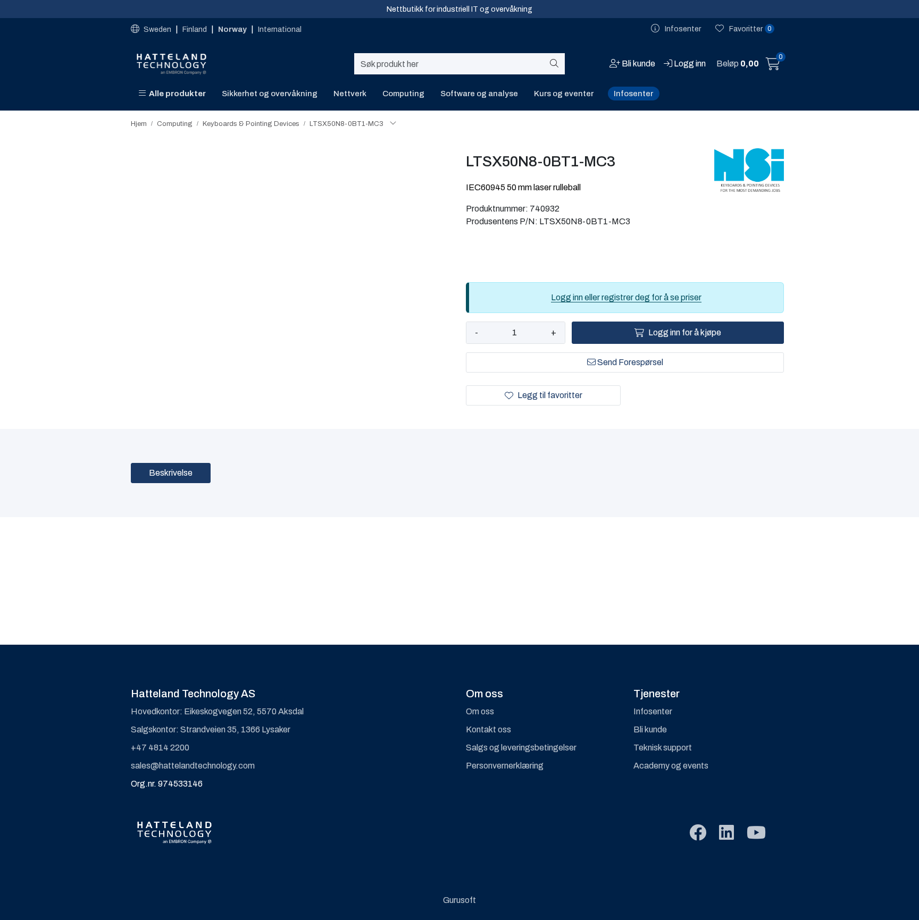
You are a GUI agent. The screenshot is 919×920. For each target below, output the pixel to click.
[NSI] (749, 170)
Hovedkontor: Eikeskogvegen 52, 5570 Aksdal (217, 711)
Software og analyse (479, 93)
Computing (403, 93)
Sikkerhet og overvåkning (270, 93)
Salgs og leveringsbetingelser (521, 747)
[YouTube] (756, 833)
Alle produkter (176, 93)
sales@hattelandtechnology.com (193, 765)
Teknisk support (662, 747)
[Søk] (556, 63)
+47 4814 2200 (160, 747)
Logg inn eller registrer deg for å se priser (626, 297)
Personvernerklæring (505, 765)
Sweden (157, 29)
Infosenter (633, 93)
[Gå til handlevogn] (773, 65)
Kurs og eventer (564, 93)
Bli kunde (650, 729)
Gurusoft (459, 900)
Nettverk (349, 93)
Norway (233, 29)
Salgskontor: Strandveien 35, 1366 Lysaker (210, 729)
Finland (195, 29)
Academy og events (670, 765)
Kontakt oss (488, 729)
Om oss (480, 711)
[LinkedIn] (726, 833)
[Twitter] (697, 833)
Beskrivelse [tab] (171, 472)
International (280, 29)
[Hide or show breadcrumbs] (393, 124)
